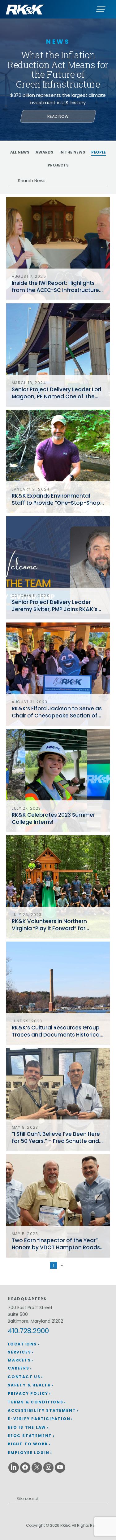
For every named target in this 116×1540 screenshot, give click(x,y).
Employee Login (28, 1452)
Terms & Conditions (35, 1402)
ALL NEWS (19, 152)
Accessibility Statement (42, 1410)
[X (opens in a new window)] (37, 1467)
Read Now (58, 116)
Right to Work (28, 1444)
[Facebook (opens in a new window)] (25, 1467)
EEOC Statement (30, 1435)
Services (19, 1352)
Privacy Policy (28, 1393)
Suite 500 (18, 1314)
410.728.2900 (28, 1331)
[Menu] (100, 9)
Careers (18, 1368)
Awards (44, 152)
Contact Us (24, 1376)
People (98, 152)
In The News (72, 152)
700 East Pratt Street (30, 1307)
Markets (19, 1360)
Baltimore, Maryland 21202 (35, 1321)
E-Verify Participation (39, 1418)
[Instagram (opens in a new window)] (48, 1467)
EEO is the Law (27, 1427)
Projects (58, 165)
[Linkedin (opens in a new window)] (13, 1467)
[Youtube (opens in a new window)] (60, 1467)
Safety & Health (29, 1385)
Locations (22, 1344)
